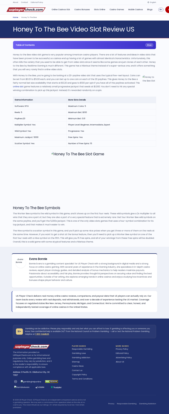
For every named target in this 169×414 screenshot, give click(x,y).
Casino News (78, 366)
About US (120, 361)
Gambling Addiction (81, 357)
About (15, 2)
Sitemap (76, 361)
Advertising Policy (124, 357)
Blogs (149, 9)
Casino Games (117, 9)
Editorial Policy (37, 2)
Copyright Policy (79, 374)
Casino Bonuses (82, 9)
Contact (24, 2)
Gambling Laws (79, 353)
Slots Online (99, 9)
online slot (18, 86)
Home (15, 17)
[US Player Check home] (26, 9)
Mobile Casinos (135, 9)
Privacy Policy (122, 349)
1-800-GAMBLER (42, 334)
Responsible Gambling (82, 349)
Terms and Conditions (82, 378)
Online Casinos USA (61, 9)
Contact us (77, 370)
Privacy (111, 404)
